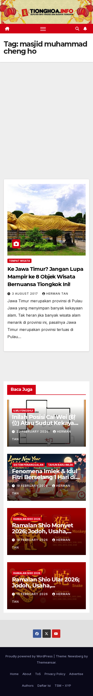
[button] (77, 28)
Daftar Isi (44, 685)
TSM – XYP (63, 685)
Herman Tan (57, 293)
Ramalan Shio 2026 (26, 519)
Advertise (76, 674)
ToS (38, 674)
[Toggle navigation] (43, 28)
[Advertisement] (46, 110)
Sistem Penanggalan (28, 464)
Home (14, 674)
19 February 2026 (32, 485)
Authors (28, 685)
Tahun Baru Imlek (60, 464)
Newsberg (75, 656)
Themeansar (46, 662)
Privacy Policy (55, 674)
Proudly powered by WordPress (29, 656)
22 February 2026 (33, 431)
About (26, 674)
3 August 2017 (25, 293)
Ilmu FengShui (23, 410)
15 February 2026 (32, 594)
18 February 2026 (32, 540)
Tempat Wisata (19, 260)
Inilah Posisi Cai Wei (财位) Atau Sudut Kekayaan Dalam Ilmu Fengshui (46, 422)
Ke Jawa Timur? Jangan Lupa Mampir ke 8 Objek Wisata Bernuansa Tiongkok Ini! (45, 277)
